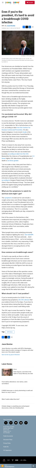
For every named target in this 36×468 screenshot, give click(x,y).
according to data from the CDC (18, 154)
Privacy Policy (7, 443)
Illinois (15, 369)
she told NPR (29, 235)
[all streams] (34, 466)
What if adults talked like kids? (11, 399)
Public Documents (8, 436)
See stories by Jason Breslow (11, 355)
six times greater (12, 160)
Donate (30, 2)
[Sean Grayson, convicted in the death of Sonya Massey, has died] (7, 372)
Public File (6, 446)
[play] (3, 466)
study (24, 132)
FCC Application (7, 450)
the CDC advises (24, 300)
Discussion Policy (7, 439)
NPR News (10, 332)
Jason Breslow (11, 26)
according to (6, 180)
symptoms (8, 198)
